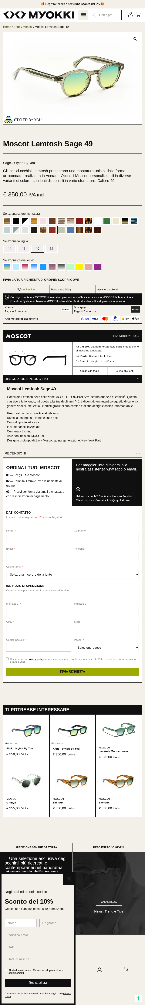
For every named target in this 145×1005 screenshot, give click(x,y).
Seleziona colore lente (18, 260)
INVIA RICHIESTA (72, 671)
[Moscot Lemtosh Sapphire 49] (70, 230)
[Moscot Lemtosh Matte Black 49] (34, 230)
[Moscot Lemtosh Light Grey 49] (25, 230)
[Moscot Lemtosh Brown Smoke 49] (70, 221)
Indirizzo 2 (80, 603)
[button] (135, 39)
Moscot (27, 26)
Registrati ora (38, 982)
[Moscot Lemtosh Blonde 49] (34, 221)
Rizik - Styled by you (19, 748)
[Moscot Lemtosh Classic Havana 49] (88, 221)
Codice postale (15, 639)
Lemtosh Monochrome (113, 751)
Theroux (58, 802)
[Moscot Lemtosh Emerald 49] (106, 221)
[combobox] (105, 15)
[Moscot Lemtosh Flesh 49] (116, 221)
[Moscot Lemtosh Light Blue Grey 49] (16, 230)
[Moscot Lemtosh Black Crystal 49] (25, 221)
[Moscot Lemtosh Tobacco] (79, 230)
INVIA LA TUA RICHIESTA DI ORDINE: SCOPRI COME (41, 279)
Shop (17, 26)
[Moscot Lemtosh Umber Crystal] (97, 230)
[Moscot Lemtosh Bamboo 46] (7, 221)
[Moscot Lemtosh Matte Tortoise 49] (43, 230)
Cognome (80, 530)
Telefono (79, 548)
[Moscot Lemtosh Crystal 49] (97, 221)
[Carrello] (138, 14)
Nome (9, 530)
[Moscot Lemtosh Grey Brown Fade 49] (125, 221)
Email (9, 548)
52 (51, 248)
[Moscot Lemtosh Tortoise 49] (88, 230)
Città (9, 621)
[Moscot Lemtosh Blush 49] (43, 221)
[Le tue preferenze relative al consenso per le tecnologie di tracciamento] (138, 998)
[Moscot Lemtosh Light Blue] (7, 230)
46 (23, 248)
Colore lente (13, 566)
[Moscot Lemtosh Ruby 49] (52, 230)
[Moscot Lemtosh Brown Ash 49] (61, 221)
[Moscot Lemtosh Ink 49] (134, 221)
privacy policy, (36, 659)
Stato (77, 621)
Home (7, 26)
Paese (78, 639)
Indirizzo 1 (12, 603)
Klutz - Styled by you (66, 748)
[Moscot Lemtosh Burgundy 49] (79, 221)
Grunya (11, 802)
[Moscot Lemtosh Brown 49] (52, 221)
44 (9, 248)
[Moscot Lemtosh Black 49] (16, 221)
